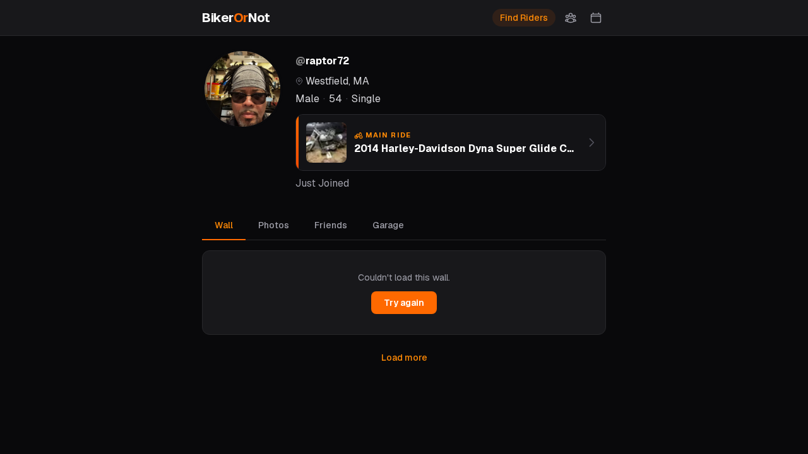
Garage (388, 225)
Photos (273, 225)
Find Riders (524, 17)
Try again (404, 302)
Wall (224, 225)
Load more (404, 357)
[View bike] (591, 142)
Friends (330, 225)
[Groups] (571, 18)
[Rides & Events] (596, 18)
